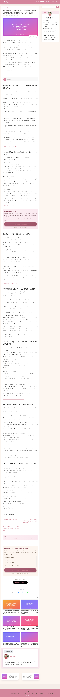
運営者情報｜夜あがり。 (45, 1)
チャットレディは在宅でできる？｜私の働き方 (13, 399)
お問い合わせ (54, 1)
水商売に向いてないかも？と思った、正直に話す (10, 520)
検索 (57, 7)
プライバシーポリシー (32, 693)
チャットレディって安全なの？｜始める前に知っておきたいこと (17, 445)
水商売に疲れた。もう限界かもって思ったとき (13, 146)
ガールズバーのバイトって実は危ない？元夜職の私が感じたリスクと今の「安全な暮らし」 (29, 521)
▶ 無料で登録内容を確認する (20, 224)
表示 (9, 79)
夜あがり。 (6, 2)
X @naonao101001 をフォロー (20, 582)
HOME (31, 691)
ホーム (37, 1)
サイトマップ (24, 693)
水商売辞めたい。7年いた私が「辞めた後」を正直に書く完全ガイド (18, 537)
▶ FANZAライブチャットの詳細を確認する (20, 570)
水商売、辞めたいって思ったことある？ (12, 205)
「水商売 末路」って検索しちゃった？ (11, 283)
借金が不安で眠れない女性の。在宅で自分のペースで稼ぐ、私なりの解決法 (11, 528)
